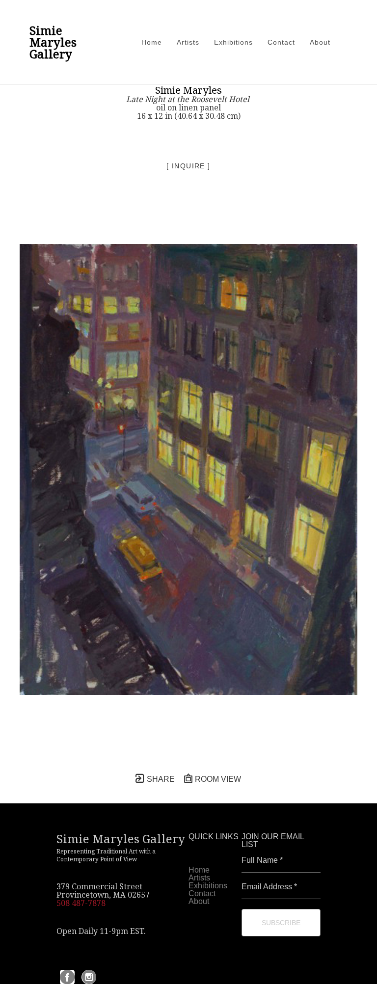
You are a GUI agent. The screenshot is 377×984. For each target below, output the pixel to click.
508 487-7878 (81, 903)
